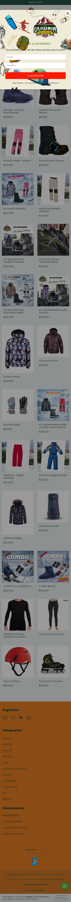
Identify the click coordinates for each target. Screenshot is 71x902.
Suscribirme (35, 75)
